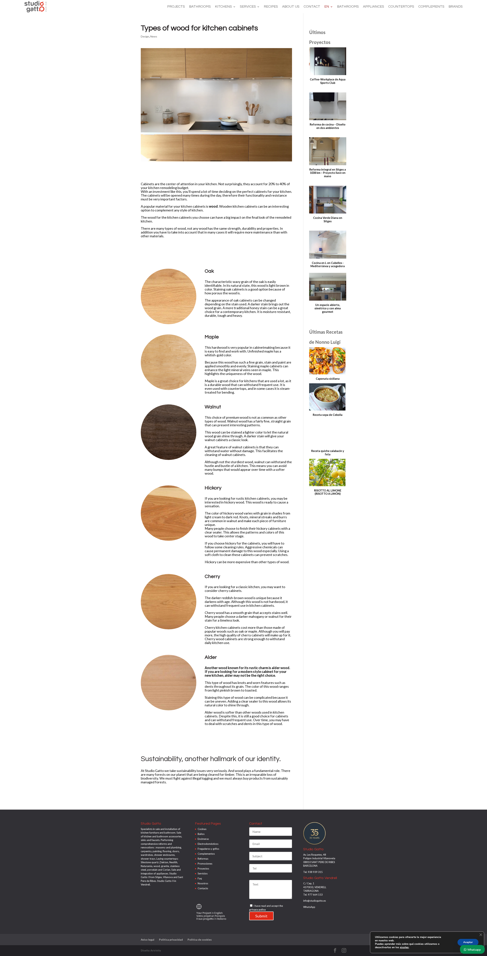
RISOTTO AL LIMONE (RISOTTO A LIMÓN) (327, 492)
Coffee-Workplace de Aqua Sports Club (327, 81)
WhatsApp (309, 906)
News (153, 36)
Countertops (401, 6)
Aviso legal (147, 939)
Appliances (373, 6)
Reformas (203, 858)
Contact (312, 6)
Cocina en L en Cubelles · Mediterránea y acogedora (327, 264)
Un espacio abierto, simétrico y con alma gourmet (327, 308)
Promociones (205, 863)
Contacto (203, 888)
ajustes (404, 947)
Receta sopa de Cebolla (327, 414)
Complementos (206, 853)
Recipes (271, 6)
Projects (176, 6)
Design (145, 36)
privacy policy (257, 909)
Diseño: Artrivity (151, 950)
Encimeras (203, 838)
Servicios (203, 873)
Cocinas (202, 829)
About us (290, 6)
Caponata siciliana (328, 378)
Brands (456, 6)
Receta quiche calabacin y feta (327, 452)
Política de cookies (200, 939)
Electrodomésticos (208, 843)
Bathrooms (200, 6)
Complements (431, 6)
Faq (200, 878)
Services (248, 6)
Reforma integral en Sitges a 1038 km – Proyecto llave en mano (327, 173)
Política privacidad (171, 939)
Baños (201, 833)
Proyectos (203, 868)
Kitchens (223, 6)
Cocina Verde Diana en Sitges (327, 219)
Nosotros (203, 883)
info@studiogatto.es (314, 900)
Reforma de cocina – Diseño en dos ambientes (327, 126)
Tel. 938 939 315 (313, 871)
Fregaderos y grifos (208, 848)
